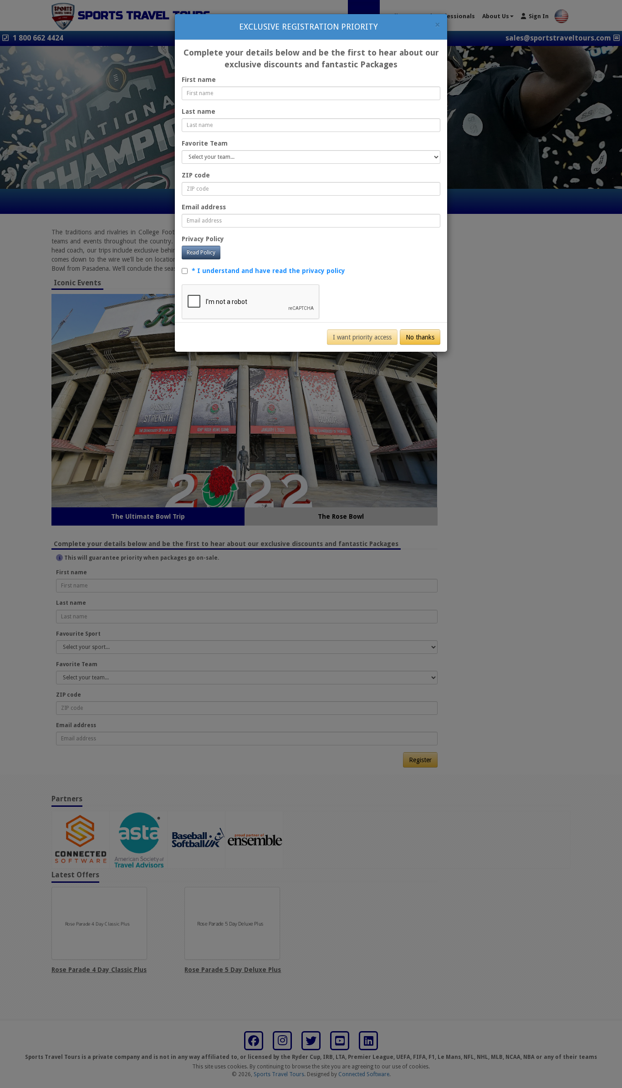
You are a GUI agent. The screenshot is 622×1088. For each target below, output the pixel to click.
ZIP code (196, 175)
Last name (198, 111)
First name (199, 79)
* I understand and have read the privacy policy (268, 270)
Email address (204, 207)
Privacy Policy (203, 239)
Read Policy (201, 252)
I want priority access (362, 337)
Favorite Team (205, 143)
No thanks (420, 337)
